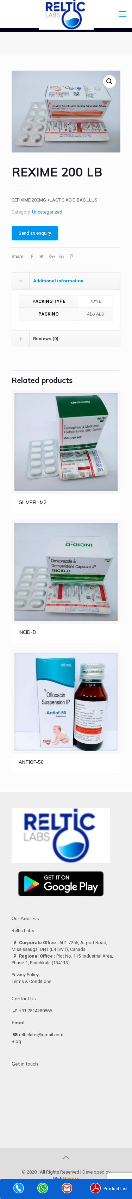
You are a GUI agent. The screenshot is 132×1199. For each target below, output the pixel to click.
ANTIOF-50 (31, 762)
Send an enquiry (35, 233)
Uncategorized (47, 212)
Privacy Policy (25, 974)
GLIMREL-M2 (32, 502)
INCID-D (27, 632)
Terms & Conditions (31, 981)
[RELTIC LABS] (66, 14)
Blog (16, 1041)
